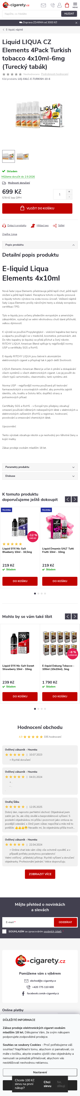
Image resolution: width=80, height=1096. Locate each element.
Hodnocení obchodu (40, 727)
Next (75, 499)
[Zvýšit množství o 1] (69, 191)
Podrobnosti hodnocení (54, 74)
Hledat (69, 13)
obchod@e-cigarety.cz (43, 981)
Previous (68, 499)
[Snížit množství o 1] (69, 196)
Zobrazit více (40, 874)
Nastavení (40, 1072)
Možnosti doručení (19, 183)
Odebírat (65, 922)
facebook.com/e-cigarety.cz (43, 993)
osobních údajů (52, 931)
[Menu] (75, 5)
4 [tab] (45, 593)
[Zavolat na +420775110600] (52, 5)
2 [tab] (38, 593)
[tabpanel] (20, 547)
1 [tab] (35, 593)
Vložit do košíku (40, 208)
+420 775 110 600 (43, 987)
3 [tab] (42, 593)
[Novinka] (59, 526)
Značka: (9, 234)
